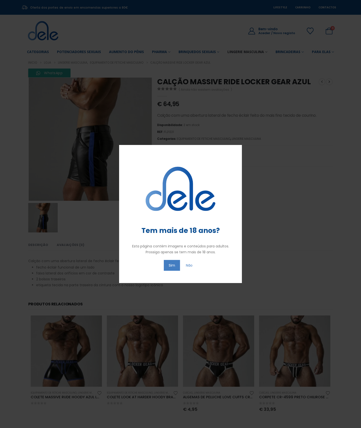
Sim (172, 265)
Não (189, 265)
